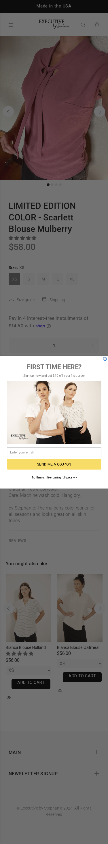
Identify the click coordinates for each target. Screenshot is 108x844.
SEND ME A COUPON (54, 464)
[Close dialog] (105, 359)
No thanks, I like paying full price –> (54, 477)
